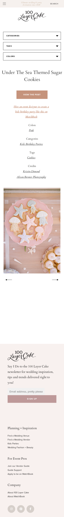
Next (57, 279)
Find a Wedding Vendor (19, 439)
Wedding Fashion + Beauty (20, 447)
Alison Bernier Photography (31, 177)
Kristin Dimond (31, 171)
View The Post (32, 94)
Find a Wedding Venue (18, 435)
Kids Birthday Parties (31, 144)
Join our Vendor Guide (19, 466)
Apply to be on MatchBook (20, 474)
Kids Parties (13, 443)
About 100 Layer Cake (18, 492)
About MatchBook (16, 496)
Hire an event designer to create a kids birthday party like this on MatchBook (31, 112)
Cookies (31, 158)
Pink (31, 130)
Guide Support (15, 470)
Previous (7, 279)
